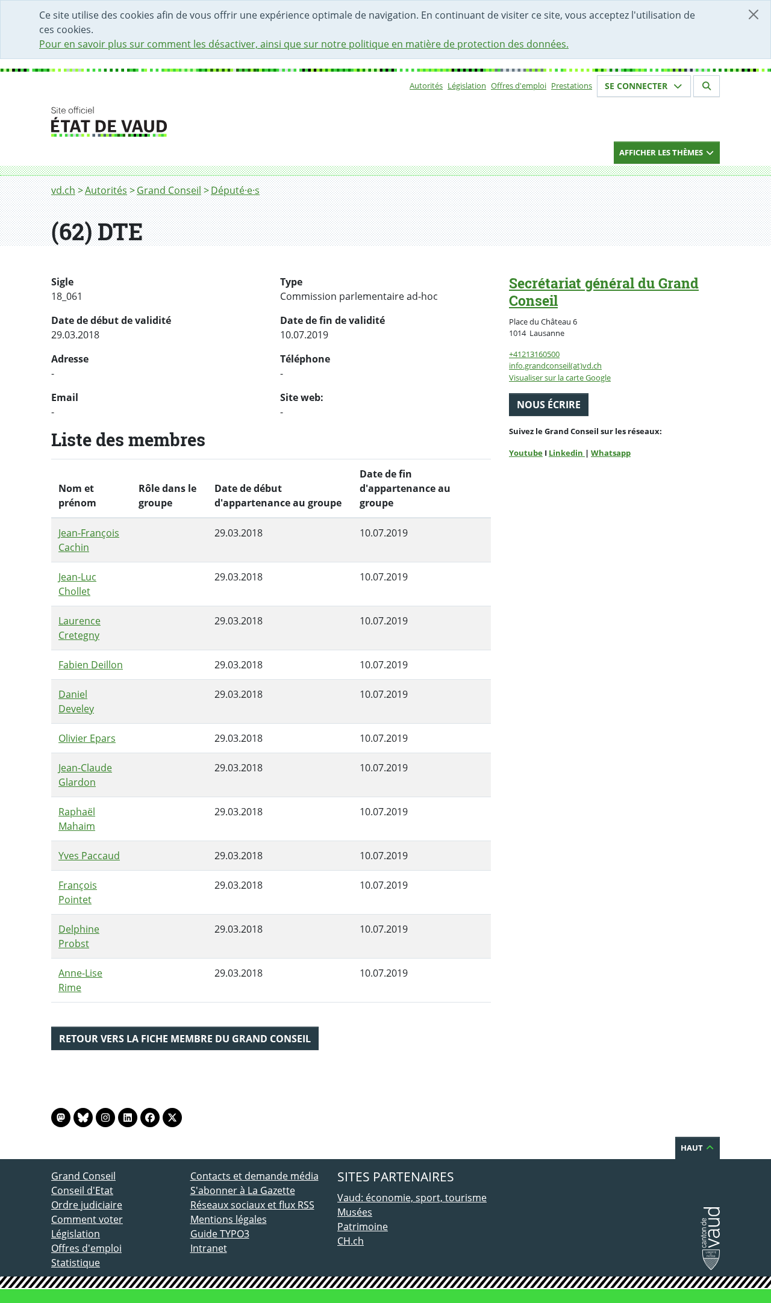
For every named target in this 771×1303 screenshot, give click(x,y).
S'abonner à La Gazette (242, 1190)
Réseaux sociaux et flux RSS (252, 1204)
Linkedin (567, 452)
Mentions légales (228, 1219)
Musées (354, 1212)
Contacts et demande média (254, 1176)
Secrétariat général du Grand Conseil (604, 291)
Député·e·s (235, 190)
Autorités (426, 85)
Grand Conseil (169, 190)
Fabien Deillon (90, 664)
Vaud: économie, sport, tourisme (412, 1197)
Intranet (208, 1248)
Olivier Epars (87, 738)
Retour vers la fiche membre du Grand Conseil (185, 1038)
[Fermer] (753, 14)
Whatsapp (611, 452)
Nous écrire (549, 404)
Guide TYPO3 (219, 1233)
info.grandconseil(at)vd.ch (555, 365)
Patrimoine (362, 1226)
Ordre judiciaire (86, 1204)
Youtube (526, 452)
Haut (693, 1147)
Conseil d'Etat (82, 1190)
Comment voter (87, 1219)
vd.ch (63, 190)
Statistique (75, 1262)
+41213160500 (534, 354)
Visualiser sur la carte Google (560, 377)
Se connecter (637, 86)
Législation (467, 85)
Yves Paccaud (89, 855)
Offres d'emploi (518, 85)
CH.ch (350, 1241)
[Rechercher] (706, 86)
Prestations (571, 85)
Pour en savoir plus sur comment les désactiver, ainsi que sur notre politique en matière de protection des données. (304, 44)
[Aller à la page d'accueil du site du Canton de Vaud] (185, 122)
